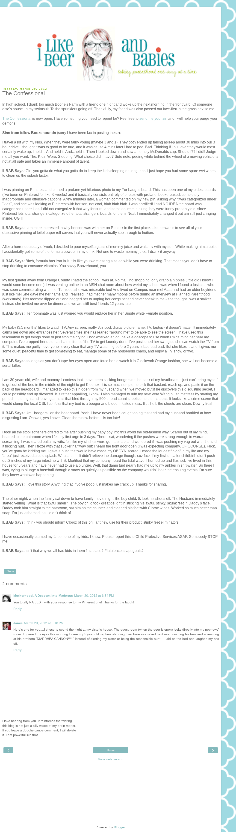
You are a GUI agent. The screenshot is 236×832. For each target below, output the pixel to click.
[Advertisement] (111, 12)
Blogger (119, 827)
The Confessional (16, 118)
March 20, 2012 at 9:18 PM (44, 623)
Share (10, 571)
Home (111, 750)
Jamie (18, 623)
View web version (110, 759)
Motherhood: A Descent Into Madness (43, 595)
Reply (17, 609)
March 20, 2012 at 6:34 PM (94, 595)
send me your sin (153, 118)
